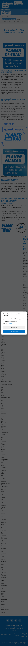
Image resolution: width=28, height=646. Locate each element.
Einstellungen (14, 327)
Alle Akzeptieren (14, 331)
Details (11, 323)
